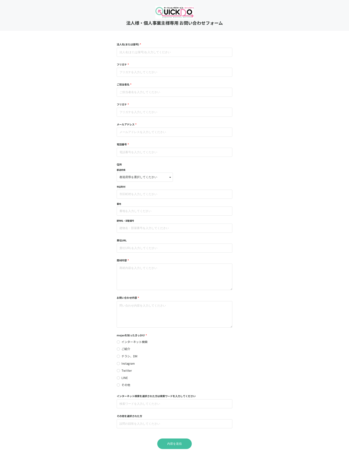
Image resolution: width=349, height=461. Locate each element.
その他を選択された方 (129, 416)
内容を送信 (174, 443)
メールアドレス (127, 124)
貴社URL (122, 240)
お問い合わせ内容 (128, 297)
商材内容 (123, 260)
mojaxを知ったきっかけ (132, 335)
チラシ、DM (129, 356)
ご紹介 (125, 349)
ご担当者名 (124, 84)
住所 (119, 164)
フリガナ (123, 64)
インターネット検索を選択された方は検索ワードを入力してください (156, 396)
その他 (125, 385)
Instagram (128, 363)
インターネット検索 (134, 342)
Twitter (126, 370)
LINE (124, 378)
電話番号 (123, 144)
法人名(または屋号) (129, 44)
